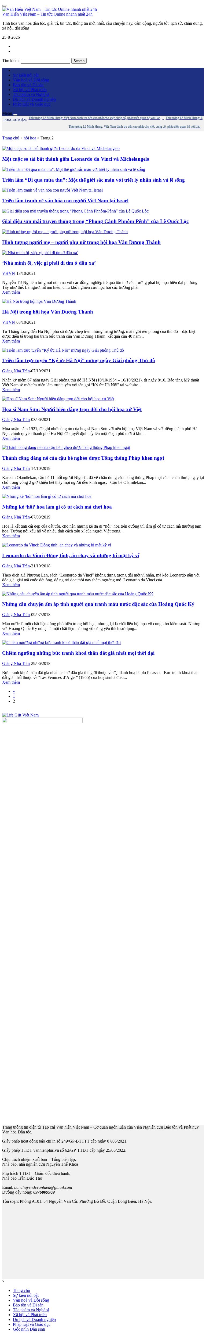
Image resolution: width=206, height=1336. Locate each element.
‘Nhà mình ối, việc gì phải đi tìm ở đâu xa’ (49, 263)
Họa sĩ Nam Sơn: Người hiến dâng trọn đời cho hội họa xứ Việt (72, 409)
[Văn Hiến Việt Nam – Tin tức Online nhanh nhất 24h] (49, 9)
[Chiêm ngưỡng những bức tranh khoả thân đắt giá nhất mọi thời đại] (61, 642)
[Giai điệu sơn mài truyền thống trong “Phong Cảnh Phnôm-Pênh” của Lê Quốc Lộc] (75, 211)
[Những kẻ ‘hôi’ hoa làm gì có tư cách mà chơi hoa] (46, 496)
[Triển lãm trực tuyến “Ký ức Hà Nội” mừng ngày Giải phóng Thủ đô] (63, 350)
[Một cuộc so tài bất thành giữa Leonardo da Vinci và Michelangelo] (61, 148)
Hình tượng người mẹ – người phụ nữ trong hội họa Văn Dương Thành (81, 242)
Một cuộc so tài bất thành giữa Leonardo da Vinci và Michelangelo (75, 159)
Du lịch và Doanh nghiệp (34, 99)
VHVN (8, 273)
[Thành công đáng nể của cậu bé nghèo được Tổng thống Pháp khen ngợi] (66, 447)
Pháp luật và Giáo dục (31, 104)
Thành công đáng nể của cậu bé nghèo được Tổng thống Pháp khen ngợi (83, 458)
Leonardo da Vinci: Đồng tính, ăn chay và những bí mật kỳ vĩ (70, 555)
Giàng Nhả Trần (16, 371)
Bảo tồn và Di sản (28, 84)
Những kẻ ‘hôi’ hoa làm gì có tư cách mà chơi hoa (57, 507)
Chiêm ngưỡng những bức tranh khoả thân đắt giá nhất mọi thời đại (78, 653)
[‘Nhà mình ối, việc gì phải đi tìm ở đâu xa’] (40, 252)
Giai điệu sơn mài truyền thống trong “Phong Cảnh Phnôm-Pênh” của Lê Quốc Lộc (95, 221)
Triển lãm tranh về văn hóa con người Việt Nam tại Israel (65, 200)
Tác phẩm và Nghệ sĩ (31, 94)
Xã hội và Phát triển (30, 89)
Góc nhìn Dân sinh (29, 1329)
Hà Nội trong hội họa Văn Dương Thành (47, 312)
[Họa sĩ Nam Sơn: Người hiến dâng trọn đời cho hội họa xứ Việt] (58, 399)
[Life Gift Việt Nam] (20, 715)
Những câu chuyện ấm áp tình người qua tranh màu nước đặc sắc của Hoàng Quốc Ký (98, 604)
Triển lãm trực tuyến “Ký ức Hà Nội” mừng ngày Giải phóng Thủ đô (78, 360)
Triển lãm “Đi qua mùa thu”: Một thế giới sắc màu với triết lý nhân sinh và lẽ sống (93, 180)
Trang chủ (10, 138)
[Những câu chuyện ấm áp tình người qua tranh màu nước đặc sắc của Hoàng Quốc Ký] (77, 594)
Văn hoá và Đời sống (31, 80)
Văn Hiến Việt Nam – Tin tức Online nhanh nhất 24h (47, 14)
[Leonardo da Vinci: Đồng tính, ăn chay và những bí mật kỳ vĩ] (56, 545)
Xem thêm (11, 292)
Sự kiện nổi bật (26, 75)
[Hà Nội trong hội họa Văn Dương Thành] (39, 301)
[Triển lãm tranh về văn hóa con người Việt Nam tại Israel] (52, 190)
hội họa (30, 138)
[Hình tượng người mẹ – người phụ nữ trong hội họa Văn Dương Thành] (65, 231)
